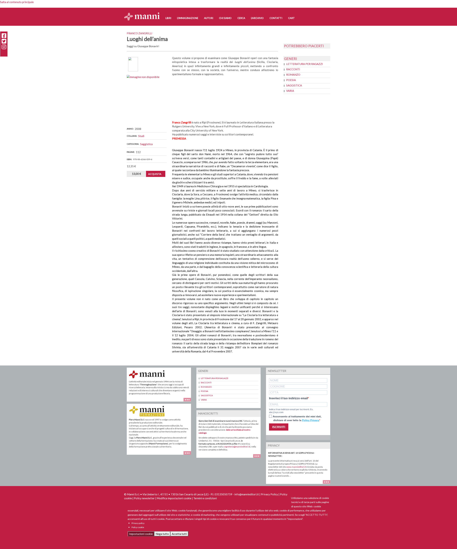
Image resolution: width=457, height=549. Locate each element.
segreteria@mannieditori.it (237, 446)
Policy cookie (138, 527)
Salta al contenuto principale (17, 2)
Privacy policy (138, 523)
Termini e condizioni (205, 498)
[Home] (143, 13)
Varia (290, 90)
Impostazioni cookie (141, 533)
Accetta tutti (179, 533)
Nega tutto (162, 533)
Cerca (241, 18)
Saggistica (146, 144)
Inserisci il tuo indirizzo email (288, 398)
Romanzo (293, 74)
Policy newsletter (144, 498)
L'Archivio (257, 18)
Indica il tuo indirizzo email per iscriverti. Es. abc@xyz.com (291, 411)
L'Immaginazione (187, 18)
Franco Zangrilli (139, 33)
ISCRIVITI (278, 427)
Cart (291, 18)
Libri (168, 18)
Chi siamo (225, 18)
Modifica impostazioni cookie (174, 498)
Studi (141, 136)
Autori (208, 18)
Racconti (293, 69)
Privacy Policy (269, 494)
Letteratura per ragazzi (304, 63)
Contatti (276, 18)
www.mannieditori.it (296, 466)
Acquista (154, 173)
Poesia (291, 80)
